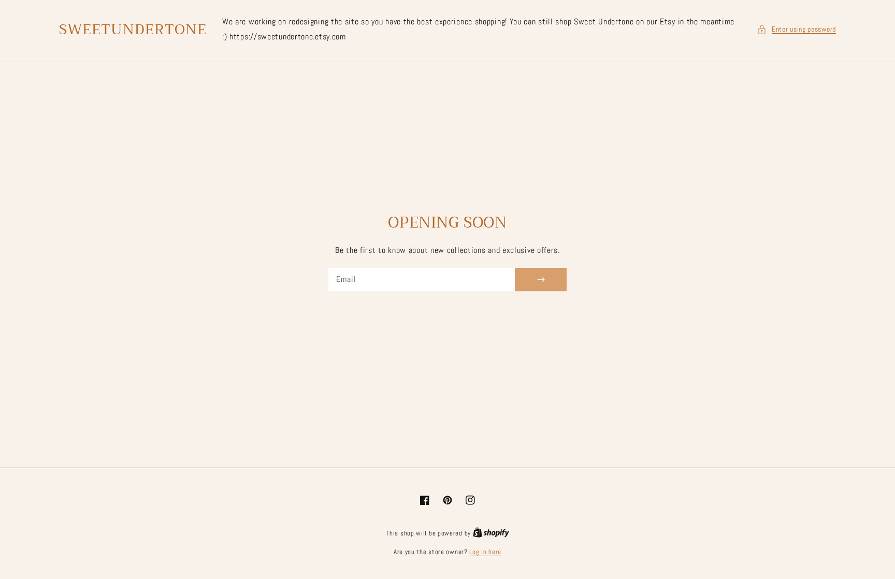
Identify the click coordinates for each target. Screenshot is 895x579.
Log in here (485, 551)
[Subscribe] (541, 279)
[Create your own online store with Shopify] (491, 533)
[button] (796, 29)
